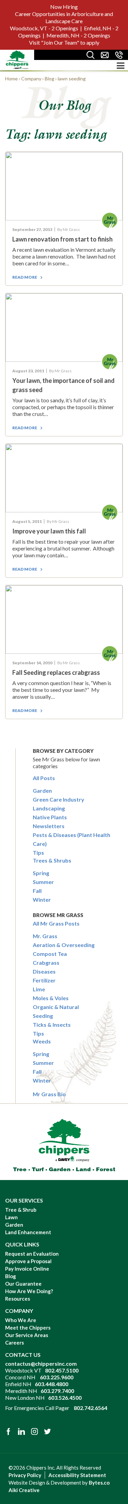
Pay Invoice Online (27, 1269)
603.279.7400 (57, 1390)
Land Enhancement (28, 1232)
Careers (14, 1342)
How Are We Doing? (29, 1291)
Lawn (11, 1217)
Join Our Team (60, 42)
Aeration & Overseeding (64, 945)
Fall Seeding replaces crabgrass (56, 672)
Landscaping (49, 808)
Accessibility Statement (77, 1475)
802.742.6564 (90, 1408)
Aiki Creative (24, 1490)
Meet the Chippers (28, 1327)
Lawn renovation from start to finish (62, 239)
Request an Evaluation (32, 1254)
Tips (38, 852)
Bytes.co (99, 1482)
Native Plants (50, 817)
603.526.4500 (65, 1397)
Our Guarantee (23, 1284)
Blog (10, 1276)
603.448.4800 (51, 1384)
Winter (42, 899)
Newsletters (49, 826)
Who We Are (20, 1320)
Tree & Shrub (21, 1210)
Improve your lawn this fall (49, 531)
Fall (37, 890)
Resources (17, 1299)
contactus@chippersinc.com (41, 1363)
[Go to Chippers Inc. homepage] (17, 59)
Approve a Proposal (28, 1261)
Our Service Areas (26, 1335)
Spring (41, 873)
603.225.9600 (56, 1377)
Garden (42, 790)
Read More (24, 277)
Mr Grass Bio (49, 1094)
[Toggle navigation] (120, 65)
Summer (43, 882)
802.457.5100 (62, 1370)
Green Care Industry (58, 799)
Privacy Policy (25, 1475)
